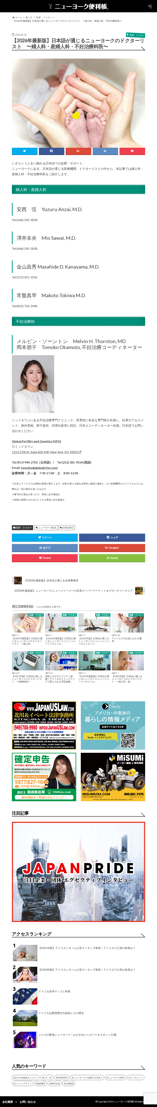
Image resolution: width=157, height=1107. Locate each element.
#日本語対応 (62, 1077)
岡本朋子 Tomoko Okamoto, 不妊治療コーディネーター (79, 347)
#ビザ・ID (47, 1077)
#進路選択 (40, 1083)
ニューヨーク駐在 (47, 527)
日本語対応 (68, 527)
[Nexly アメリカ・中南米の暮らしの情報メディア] (113, 747)
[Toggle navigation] (150, 6)
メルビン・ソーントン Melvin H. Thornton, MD (71, 341)
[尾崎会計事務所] (44, 799)
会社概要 (7, 1101)
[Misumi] (113, 799)
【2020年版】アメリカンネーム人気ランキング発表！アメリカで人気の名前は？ (87, 969)
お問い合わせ (28, 1101)
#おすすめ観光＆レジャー (26, 1077)
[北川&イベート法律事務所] (44, 747)
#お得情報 (69, 1083)
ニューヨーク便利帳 (123, 1101)
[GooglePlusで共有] (78, 151)
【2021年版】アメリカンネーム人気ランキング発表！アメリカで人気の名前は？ (87, 947)
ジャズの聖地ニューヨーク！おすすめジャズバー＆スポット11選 (77, 1034)
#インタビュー (136, 1077)
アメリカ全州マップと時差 (54, 991)
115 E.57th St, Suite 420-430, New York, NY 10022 (45, 452)
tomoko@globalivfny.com (39, 467)
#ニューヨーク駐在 (116, 1077)
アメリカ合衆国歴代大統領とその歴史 (61, 1013)
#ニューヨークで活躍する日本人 (87, 1077)
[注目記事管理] (78, 923)
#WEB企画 (55, 1083)
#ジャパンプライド (23, 1083)
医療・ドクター (24, 527)
